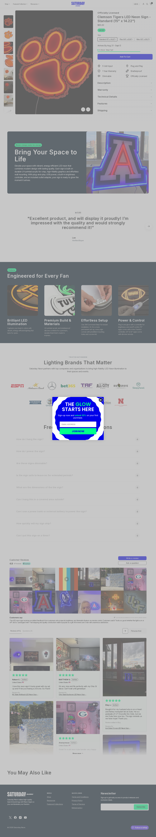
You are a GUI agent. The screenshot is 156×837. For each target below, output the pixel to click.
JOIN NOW (78, 431)
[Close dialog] (101, 400)
